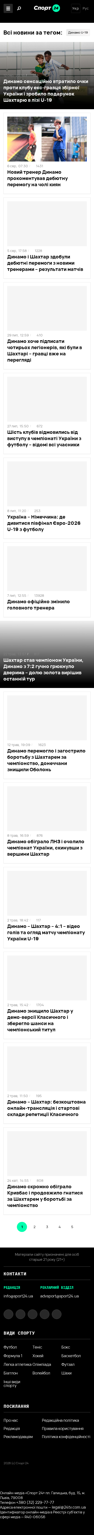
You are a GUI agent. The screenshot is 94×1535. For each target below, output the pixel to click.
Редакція (12, 1428)
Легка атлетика (18, 1364)
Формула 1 (13, 1356)
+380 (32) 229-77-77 (35, 1502)
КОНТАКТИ (15, 1274)
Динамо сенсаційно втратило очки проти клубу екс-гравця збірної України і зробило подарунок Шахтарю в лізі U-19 (45, 90)
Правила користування (63, 1428)
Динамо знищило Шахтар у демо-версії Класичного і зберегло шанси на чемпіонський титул (40, 1020)
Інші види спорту (12, 1383)
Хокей (38, 1356)
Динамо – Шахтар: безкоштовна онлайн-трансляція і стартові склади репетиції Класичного (46, 1108)
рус (86, 8)
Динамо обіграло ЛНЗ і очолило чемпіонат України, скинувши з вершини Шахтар (45, 847)
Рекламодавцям (18, 1437)
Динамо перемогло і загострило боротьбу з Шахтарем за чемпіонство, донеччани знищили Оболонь (46, 760)
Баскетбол (71, 1356)
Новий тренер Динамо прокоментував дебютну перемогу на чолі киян (37, 178)
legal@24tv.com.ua (69, 1507)
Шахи (66, 1373)
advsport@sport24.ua (59, 1296)
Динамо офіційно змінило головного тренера (38, 604)
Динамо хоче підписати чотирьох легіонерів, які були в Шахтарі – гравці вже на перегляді (44, 350)
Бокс (65, 1347)
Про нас (11, 1420)
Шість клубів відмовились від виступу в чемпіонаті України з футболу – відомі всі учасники (44, 438)
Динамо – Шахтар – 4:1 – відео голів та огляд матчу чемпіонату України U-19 (46, 932)
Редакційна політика (60, 1420)
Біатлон (11, 1373)
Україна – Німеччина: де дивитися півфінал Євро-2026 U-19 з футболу (44, 523)
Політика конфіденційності (66, 1437)
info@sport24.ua (18, 1296)
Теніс (37, 1347)
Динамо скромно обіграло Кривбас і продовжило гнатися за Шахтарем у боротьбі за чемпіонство (45, 1195)
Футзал (67, 1364)
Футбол (10, 1347)
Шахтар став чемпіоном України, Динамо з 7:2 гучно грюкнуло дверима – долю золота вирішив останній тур (43, 669)
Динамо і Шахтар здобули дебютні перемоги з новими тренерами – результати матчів (45, 262)
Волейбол (41, 1373)
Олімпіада (42, 1364)
